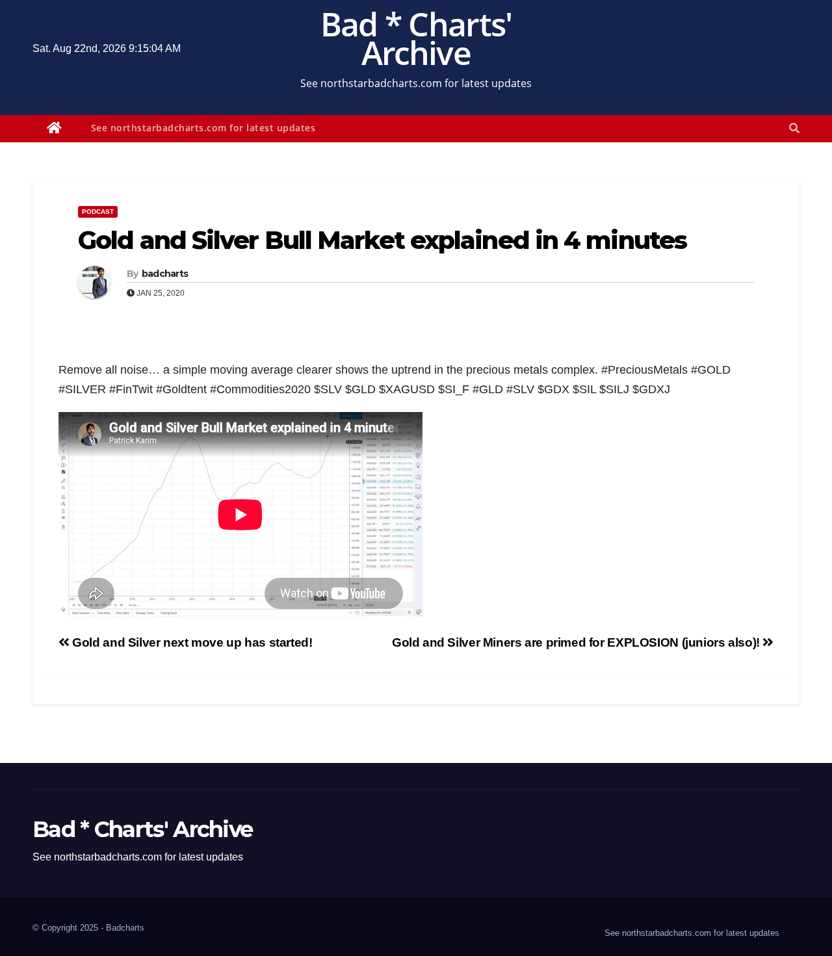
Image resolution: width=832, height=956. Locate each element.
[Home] (54, 128)
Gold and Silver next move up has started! (191, 642)
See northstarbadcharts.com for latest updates (203, 128)
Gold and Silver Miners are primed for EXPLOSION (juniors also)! (577, 642)
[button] (794, 128)
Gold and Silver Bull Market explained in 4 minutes (382, 240)
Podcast (98, 211)
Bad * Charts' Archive (416, 38)
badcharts (165, 273)
